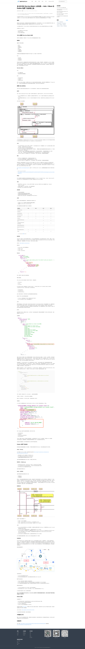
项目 (32, 1)
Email (30, 636)
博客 (39, 1)
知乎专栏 (24, 632)
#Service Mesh (26, 10)
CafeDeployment (59, 23)
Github (18, 632)
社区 (46, 1)
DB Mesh (61, 24)
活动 (42, 1)
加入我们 (31, 637)
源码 (23, 233)
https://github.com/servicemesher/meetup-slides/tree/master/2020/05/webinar (33, 623)
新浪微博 (24, 633)
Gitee (18, 633)
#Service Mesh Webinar (33, 10)
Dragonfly (64, 24)
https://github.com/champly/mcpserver (23, 167)
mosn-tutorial (24, 606)
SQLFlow (18, 643)
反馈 (30, 632)
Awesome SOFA (51, 1)
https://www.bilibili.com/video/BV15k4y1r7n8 (24, 624)
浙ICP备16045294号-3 (47, 647)
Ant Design (18, 640)
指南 (35, 1)
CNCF (58, 24)
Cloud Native (64, 23)
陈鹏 (22, 10)
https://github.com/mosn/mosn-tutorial (28, 609)
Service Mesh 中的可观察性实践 (61, 7)
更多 (17, 644)
